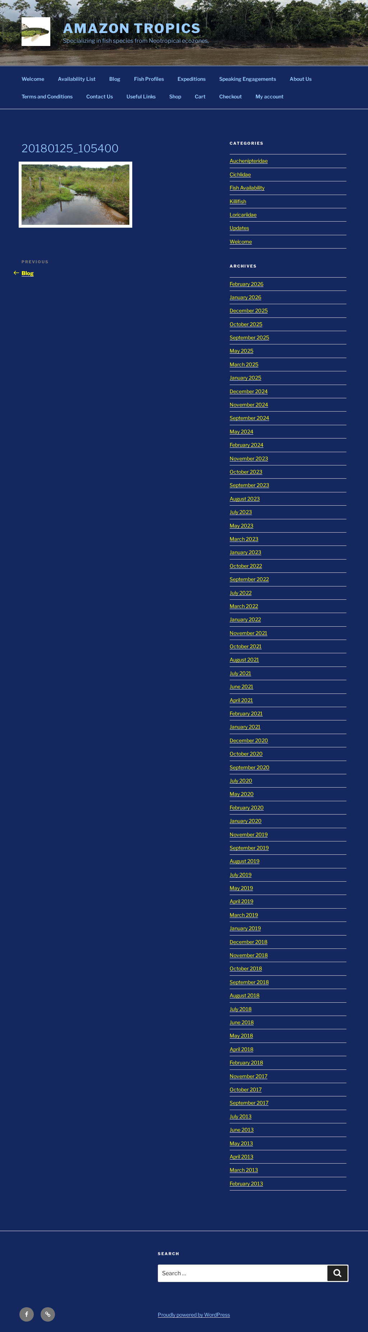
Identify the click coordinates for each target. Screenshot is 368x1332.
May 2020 (242, 794)
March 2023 (244, 539)
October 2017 (246, 1089)
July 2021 (240, 673)
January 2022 (245, 619)
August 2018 (244, 995)
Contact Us (99, 96)
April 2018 (241, 1049)
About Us (301, 79)
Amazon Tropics (132, 28)
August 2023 (245, 499)
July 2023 (241, 512)
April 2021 (241, 700)
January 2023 (245, 552)
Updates (239, 228)
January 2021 (245, 727)
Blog (114, 79)
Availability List (77, 79)
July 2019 (241, 875)
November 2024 (249, 405)
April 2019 (241, 901)
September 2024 (249, 418)
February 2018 (246, 1062)
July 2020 (241, 781)
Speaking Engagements (247, 79)
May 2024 (241, 431)
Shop (175, 96)
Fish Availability (247, 188)
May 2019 (241, 888)
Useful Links (141, 96)
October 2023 (246, 472)
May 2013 (241, 1143)
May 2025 (241, 351)
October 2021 (246, 646)
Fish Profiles (149, 79)
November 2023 (249, 458)
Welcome (33, 79)
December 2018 (248, 942)
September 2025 (249, 337)
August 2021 (244, 659)
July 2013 (241, 1116)
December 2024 (249, 391)
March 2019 (244, 915)
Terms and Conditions (47, 96)
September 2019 (249, 848)
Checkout (230, 96)
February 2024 (246, 445)
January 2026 (245, 297)
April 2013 (241, 1157)
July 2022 (241, 593)
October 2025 (246, 324)
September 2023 (249, 485)
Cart (200, 96)
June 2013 (242, 1130)
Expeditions (192, 79)
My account (270, 96)
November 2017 (248, 1076)
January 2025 (245, 378)
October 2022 (246, 566)
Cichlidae (240, 174)
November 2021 (248, 633)
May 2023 (241, 526)
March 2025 (244, 364)
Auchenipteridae (249, 161)
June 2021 (241, 686)
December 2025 (249, 310)
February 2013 (246, 1183)
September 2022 (249, 579)
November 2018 (249, 955)
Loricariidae (243, 215)
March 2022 (244, 606)
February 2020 (247, 807)
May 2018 (241, 1035)
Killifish (238, 201)
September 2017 (249, 1103)
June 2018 (242, 1022)
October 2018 (246, 968)
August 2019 (244, 861)
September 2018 (249, 982)
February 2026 (246, 284)
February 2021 (246, 713)
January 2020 (246, 821)
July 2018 (241, 1009)
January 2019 (245, 928)
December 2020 (249, 740)
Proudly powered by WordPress (194, 1315)
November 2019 (249, 834)
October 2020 (246, 754)
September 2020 (250, 767)
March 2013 (244, 1170)
